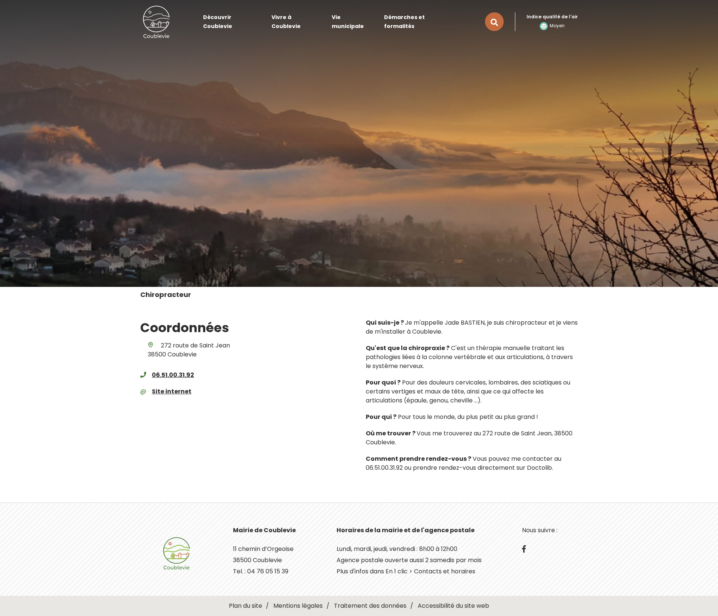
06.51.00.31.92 (173, 375)
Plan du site (245, 605)
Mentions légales (298, 605)
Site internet (171, 391)
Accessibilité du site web (453, 605)
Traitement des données (370, 605)
